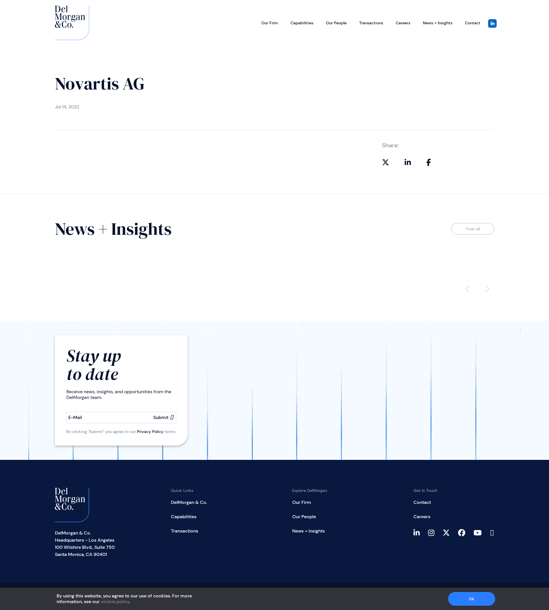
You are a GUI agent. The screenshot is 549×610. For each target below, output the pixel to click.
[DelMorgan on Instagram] (434, 532)
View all (473, 228)
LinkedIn (492, 23)
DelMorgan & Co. (189, 502)
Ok (471, 598)
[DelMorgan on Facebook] (428, 162)
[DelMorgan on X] (450, 532)
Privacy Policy (150, 431)
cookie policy (115, 602)
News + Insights (437, 22)
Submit (160, 417)
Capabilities (302, 22)
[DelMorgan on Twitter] (385, 162)
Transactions (371, 22)
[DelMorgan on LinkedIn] (408, 162)
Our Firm (269, 22)
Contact (472, 22)
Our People (336, 22)
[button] (487, 289)
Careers (403, 22)
